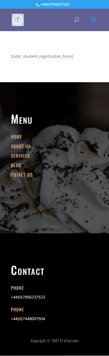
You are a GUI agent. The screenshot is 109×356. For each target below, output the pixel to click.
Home (16, 136)
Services (20, 155)
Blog (16, 165)
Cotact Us (22, 174)
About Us (21, 146)
